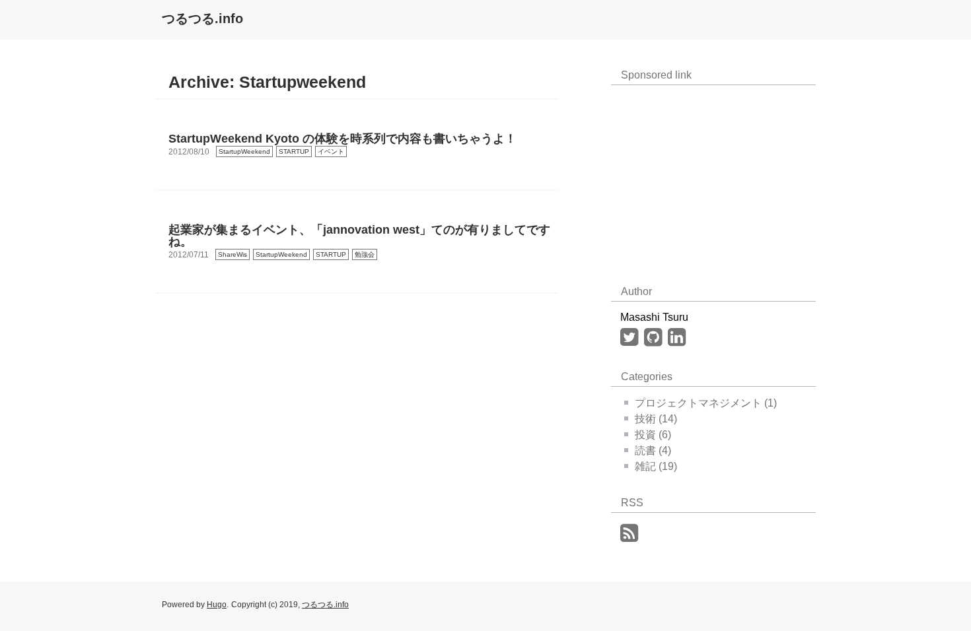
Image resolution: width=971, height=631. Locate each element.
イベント (331, 151)
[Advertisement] (710, 177)
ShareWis (232, 254)
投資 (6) (653, 434)
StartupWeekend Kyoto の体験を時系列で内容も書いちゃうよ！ (342, 138)
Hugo (217, 604)
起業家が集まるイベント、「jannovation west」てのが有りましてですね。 (359, 235)
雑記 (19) (656, 466)
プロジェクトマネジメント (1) (706, 403)
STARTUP (294, 151)
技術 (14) (656, 418)
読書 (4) (653, 450)
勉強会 (365, 254)
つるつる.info (202, 18)
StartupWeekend (244, 151)
